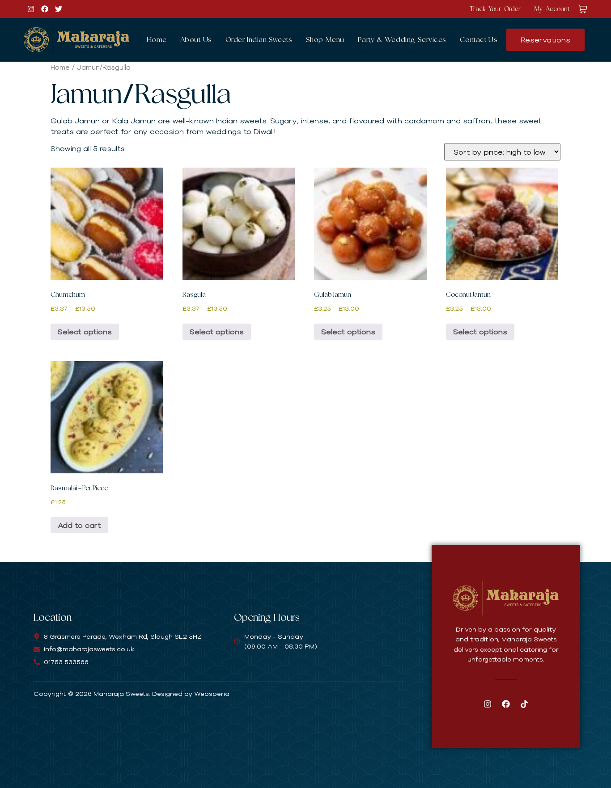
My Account (551, 9)
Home (157, 39)
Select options (85, 331)
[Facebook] (44, 9)
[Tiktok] (524, 704)
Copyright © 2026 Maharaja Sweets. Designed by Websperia (131, 693)
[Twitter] (58, 9)
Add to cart (79, 525)
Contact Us (479, 39)
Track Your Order (495, 9)
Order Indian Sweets (259, 39)
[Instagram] (30, 9)
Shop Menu (325, 39)
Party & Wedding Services (402, 39)
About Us (196, 39)
